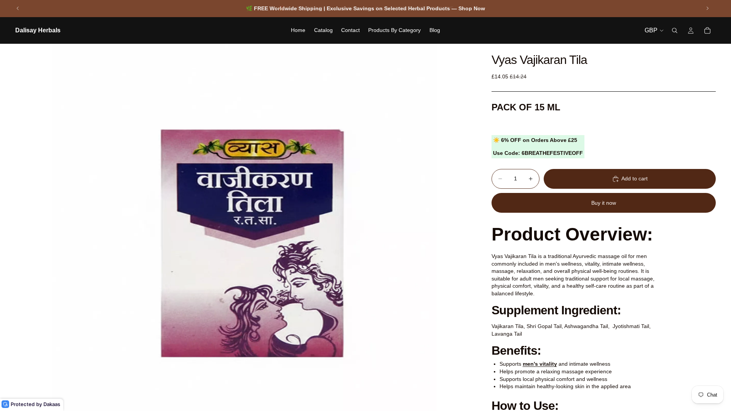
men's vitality (540, 364)
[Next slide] (707, 8)
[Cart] (707, 30)
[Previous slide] (18, 8)
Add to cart (634, 178)
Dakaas (51, 404)
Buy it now (603, 203)
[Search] (674, 30)
